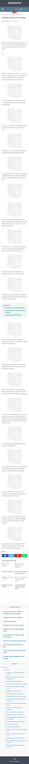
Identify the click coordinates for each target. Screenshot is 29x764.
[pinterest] (18, 555)
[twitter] (11, 555)
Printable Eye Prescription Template (13, 625)
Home (14, 759)
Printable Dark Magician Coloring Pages (14, 641)
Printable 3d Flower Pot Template (12, 617)
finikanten (14, 3)
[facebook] (5, 555)
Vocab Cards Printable (9, 621)
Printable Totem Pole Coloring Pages (14, 308)
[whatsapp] (24, 555)
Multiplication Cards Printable (14, 691)
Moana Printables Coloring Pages (15, 712)
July (7, 670)
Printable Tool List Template (13, 726)
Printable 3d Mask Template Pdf (13, 315)
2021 (5, 667)
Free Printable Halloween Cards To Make (17, 684)
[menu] (3, 9)
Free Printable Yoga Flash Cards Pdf (16, 721)
